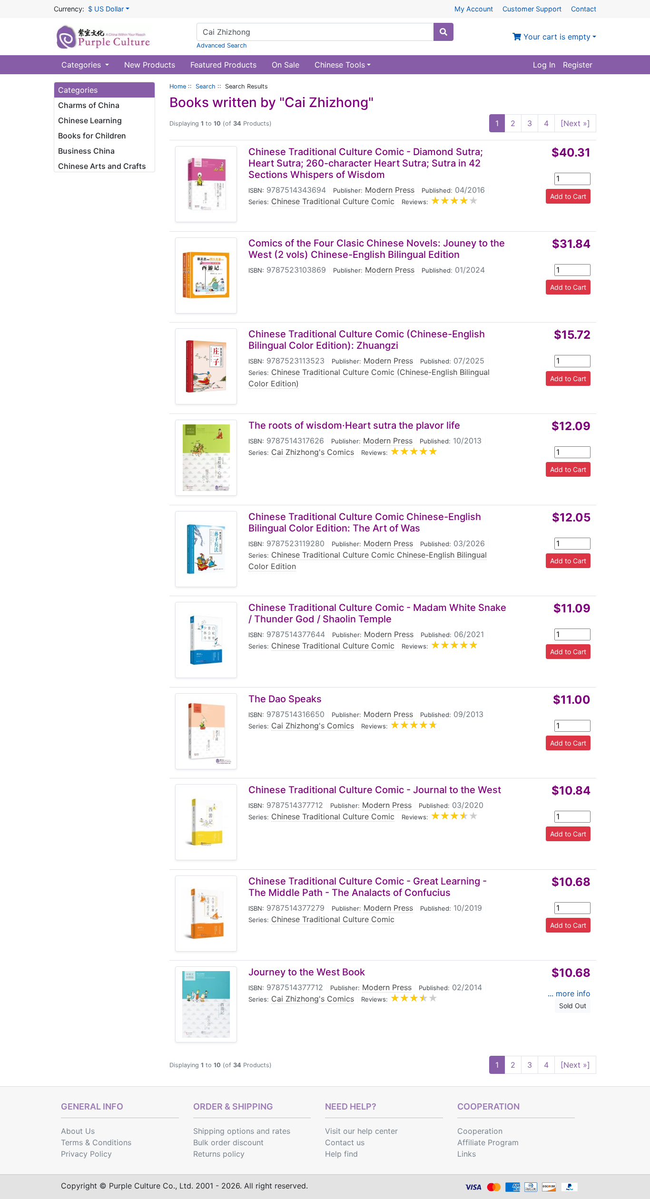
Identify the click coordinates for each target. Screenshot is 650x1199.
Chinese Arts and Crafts (102, 166)
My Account (473, 9)
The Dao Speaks (285, 699)
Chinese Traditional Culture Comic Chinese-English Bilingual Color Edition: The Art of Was (364, 522)
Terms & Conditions (96, 1142)
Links (466, 1154)
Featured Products (223, 64)
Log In (544, 64)
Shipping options (223, 1131)
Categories (82, 64)
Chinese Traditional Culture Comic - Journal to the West (374, 790)
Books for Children (92, 135)
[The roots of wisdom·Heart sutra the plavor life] (206, 457)
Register (577, 64)
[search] (443, 32)
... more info (569, 993)
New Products (149, 64)
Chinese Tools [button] (340, 64)
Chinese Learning (90, 120)
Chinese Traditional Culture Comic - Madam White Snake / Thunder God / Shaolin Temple (377, 613)
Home (177, 86)
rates (281, 1131)
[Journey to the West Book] (206, 1004)
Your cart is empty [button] (556, 36)
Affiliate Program (488, 1142)
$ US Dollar (106, 9)
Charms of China (88, 105)
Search (206, 86)
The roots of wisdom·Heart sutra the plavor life (354, 425)
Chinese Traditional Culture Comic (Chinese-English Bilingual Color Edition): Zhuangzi (366, 339)
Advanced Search (222, 45)
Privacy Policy (86, 1154)
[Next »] (575, 123)
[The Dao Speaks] (206, 731)
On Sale (285, 64)
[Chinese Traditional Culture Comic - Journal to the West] (206, 822)
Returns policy (219, 1154)
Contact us (344, 1142)
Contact (583, 9)
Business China (86, 151)
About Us (78, 1131)
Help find (341, 1154)
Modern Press (389, 190)
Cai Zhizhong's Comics (312, 452)
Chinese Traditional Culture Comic (332, 201)
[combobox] (315, 32)
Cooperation (479, 1131)
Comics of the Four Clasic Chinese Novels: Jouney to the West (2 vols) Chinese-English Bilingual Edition (376, 248)
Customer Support (531, 9)
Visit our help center (361, 1131)
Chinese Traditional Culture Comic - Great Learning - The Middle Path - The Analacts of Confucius (367, 886)
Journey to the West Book (306, 972)
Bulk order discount (228, 1142)
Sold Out (572, 1006)
